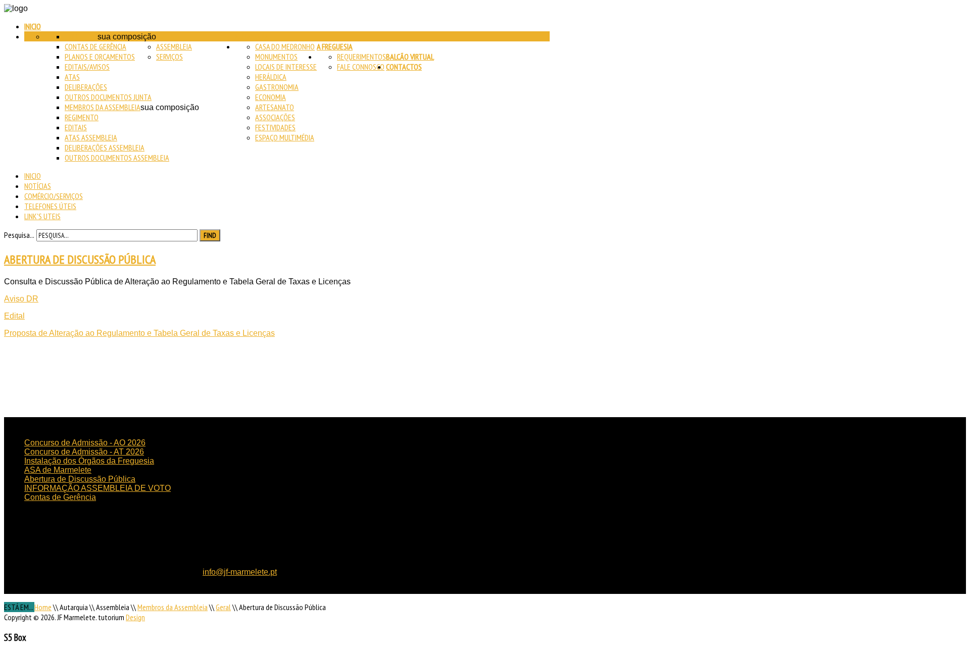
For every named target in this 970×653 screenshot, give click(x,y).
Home (43, 607)
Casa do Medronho (285, 46)
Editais (76, 127)
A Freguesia (335, 46)
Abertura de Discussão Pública (80, 259)
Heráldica (270, 77)
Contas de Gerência (95, 46)
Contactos (404, 67)
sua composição (127, 36)
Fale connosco (360, 67)
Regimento (82, 117)
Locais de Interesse (286, 67)
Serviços (169, 57)
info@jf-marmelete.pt (240, 572)
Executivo (81, 36)
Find (210, 235)
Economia (270, 97)
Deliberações (86, 87)
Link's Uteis (42, 216)
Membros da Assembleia (102, 107)
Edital (14, 316)
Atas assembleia (91, 137)
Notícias (37, 186)
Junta (165, 36)
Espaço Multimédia (284, 137)
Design (135, 617)
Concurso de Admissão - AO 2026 (85, 442)
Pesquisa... (19, 235)
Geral (223, 607)
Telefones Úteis (50, 206)
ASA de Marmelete (57, 470)
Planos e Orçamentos (100, 57)
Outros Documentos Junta (108, 97)
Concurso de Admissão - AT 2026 (84, 451)
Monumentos (276, 57)
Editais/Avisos (87, 67)
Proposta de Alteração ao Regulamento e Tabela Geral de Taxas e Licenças (139, 333)
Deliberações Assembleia (104, 147)
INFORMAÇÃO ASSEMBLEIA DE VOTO (97, 488)
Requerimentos (361, 57)
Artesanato (274, 107)
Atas (72, 77)
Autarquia (252, 36)
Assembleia (174, 46)
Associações (275, 117)
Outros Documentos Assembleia (117, 158)
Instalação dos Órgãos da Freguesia (89, 461)
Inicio (32, 26)
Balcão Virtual (410, 57)
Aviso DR (21, 298)
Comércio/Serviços (53, 196)
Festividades (275, 127)
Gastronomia (277, 87)
